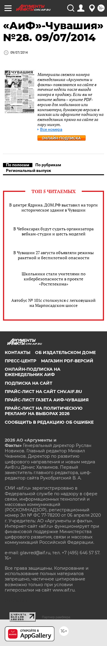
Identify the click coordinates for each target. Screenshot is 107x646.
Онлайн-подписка (61, 138)
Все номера (51, 129)
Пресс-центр (20, 361)
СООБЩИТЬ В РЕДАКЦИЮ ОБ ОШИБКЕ (49, 422)
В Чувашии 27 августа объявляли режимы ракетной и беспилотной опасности (53, 255)
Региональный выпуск (28, 170)
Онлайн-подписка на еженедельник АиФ (32, 372)
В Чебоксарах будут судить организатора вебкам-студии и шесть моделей (53, 231)
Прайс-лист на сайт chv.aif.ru (43, 391)
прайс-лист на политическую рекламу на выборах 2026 (44, 411)
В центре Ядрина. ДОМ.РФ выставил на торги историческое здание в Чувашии (53, 207)
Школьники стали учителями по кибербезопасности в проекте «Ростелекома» (54, 278)
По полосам (17, 164)
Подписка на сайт (28, 383)
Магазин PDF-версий (67, 361)
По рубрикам (48, 164)
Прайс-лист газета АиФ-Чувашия (47, 400)
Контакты (17, 352)
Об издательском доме (65, 352)
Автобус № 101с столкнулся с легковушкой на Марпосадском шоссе (53, 303)
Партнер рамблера (56, 617)
